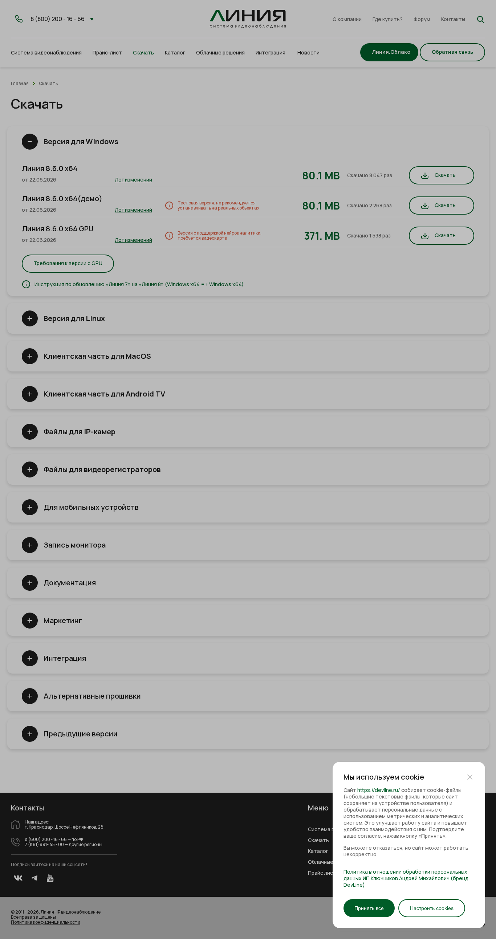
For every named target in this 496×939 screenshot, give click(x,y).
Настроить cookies (432, 908)
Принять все (369, 908)
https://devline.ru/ (378, 789)
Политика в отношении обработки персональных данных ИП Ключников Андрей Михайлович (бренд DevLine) (405, 878)
